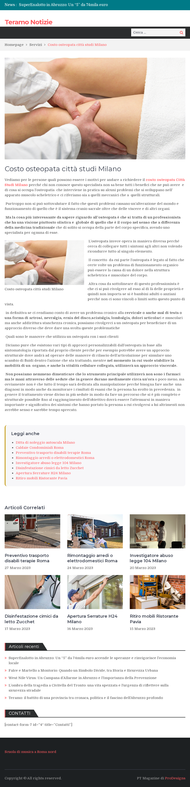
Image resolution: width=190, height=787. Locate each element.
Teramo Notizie (28, 22)
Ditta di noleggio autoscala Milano (45, 442)
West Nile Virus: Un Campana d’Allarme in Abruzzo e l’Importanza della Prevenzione (83, 678)
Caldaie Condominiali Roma (39, 448)
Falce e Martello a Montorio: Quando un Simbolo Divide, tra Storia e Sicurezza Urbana (83, 670)
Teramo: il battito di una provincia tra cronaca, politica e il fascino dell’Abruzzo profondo (86, 698)
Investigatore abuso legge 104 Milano (48, 463)
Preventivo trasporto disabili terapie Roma (53, 453)
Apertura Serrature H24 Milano (43, 473)
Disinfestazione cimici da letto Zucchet (50, 468)
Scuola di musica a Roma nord (30, 752)
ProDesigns (175, 778)
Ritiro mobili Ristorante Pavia (41, 478)
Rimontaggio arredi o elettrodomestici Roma (55, 458)
